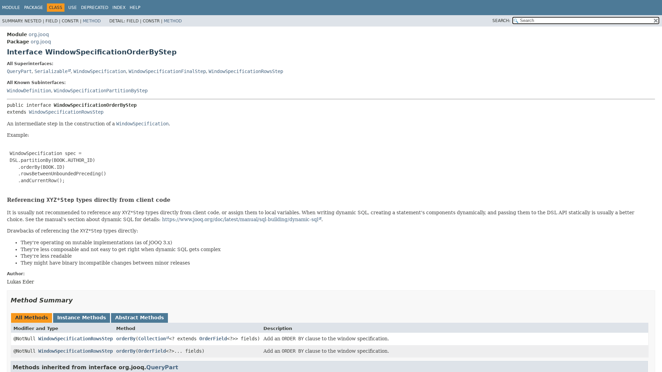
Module (11, 7)
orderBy (126, 338)
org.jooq (39, 34)
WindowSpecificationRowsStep (246, 71)
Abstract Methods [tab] (139, 317)
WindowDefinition (29, 90)
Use (72, 7)
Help (135, 7)
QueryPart (19, 71)
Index (119, 7)
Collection (152, 338)
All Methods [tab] (31, 317)
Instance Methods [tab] (81, 317)
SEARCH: (501, 20)
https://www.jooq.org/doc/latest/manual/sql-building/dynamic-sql (240, 219)
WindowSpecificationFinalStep (167, 71)
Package (33, 7)
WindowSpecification (99, 71)
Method (92, 21)
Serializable (51, 71)
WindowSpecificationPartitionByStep (101, 90)
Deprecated (94, 7)
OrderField (213, 338)
